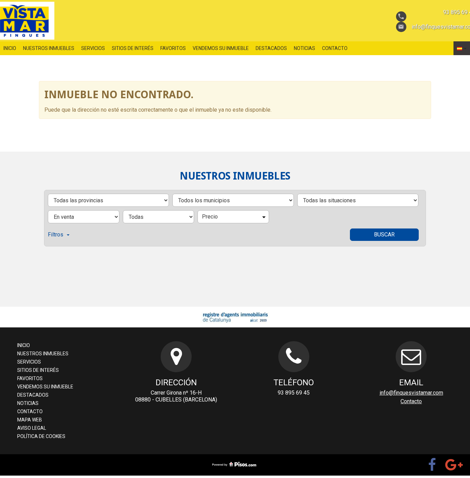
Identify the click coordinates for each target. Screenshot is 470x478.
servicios (93, 48)
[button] (461, 48)
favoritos (173, 48)
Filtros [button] (55, 234)
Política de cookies (41, 436)
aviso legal (31, 428)
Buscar (384, 234)
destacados (271, 48)
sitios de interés (132, 48)
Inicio (9, 48)
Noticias (304, 48)
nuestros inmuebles (48, 48)
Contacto (335, 48)
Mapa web (29, 420)
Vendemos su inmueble (221, 48)
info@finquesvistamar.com (411, 392)
